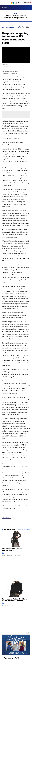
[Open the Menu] (3, 2)
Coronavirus (8, 27)
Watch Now (27, 2)
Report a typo (6, 517)
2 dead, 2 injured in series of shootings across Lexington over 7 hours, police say (16, 17)
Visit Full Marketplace (24, 529)
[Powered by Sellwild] (27, 633)
